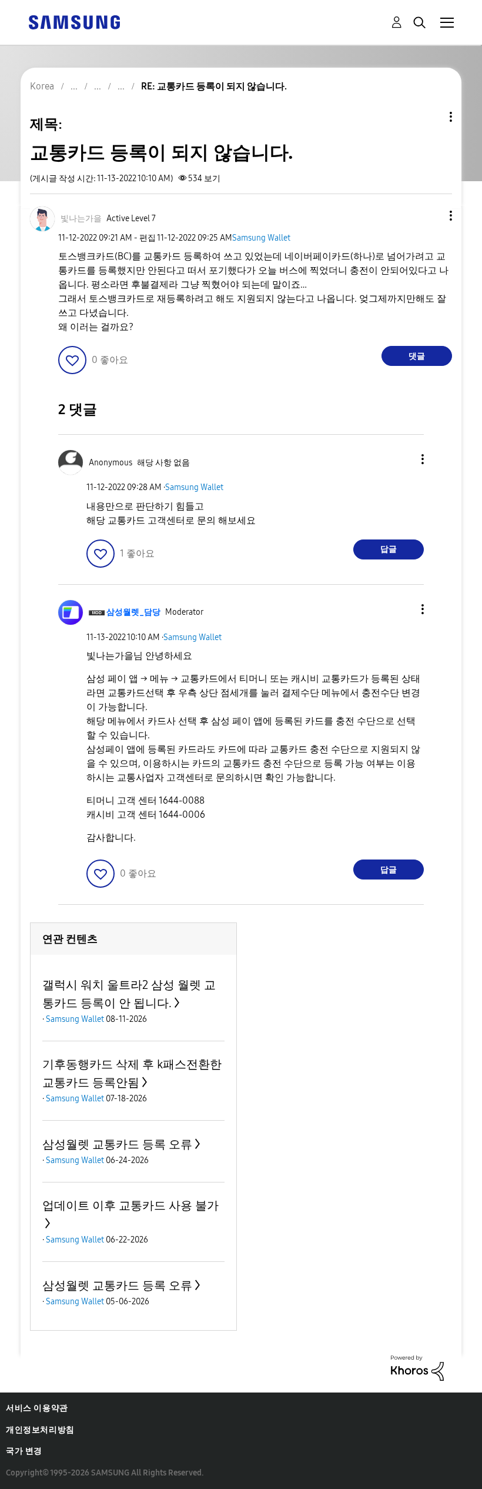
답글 (388, 549)
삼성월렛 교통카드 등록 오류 (117, 1144)
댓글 (417, 356)
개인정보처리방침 (40, 1430)
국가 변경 (24, 1451)
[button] (431, 215)
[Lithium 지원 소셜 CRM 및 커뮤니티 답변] (417, 1367)
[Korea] (74, 21)
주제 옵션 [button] (431, 117)
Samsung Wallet (261, 238)
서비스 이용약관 (37, 1408)
